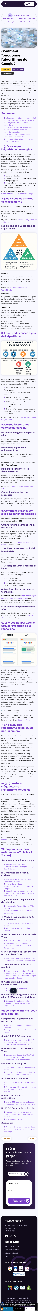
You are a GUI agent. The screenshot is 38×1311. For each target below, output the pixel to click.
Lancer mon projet (16, 1174)
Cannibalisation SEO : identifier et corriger (21, 1087)
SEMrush (29, 615)
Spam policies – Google (14, 884)
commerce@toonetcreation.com (16, 1225)
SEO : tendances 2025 (14, 1119)
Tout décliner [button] (19, 1309)
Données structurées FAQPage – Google (21, 973)
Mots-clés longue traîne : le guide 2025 (20, 1072)
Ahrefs (3, 618)
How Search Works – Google (16, 864)
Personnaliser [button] (30, 1309)
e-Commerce (21, 19)
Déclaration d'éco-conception (15, 1302)
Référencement (8, 19)
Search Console (7, 598)
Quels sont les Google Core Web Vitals (20, 1055)
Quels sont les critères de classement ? (22, 120)
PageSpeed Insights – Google (17, 943)
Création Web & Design (12, 1246)
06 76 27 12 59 (10, 1231)
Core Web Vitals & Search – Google (19, 941)
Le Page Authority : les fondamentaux (20, 1042)
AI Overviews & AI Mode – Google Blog (20, 958)
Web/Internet (25, 22)
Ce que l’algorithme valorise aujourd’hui (21, 127)
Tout (10, 15)
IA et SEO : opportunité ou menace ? (19, 1112)
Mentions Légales (23, 1298)
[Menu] (29, 4)
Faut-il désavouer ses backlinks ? (18, 1045)
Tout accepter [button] (8, 1309)
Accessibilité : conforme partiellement (18, 1300)
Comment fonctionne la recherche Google (17, 194)
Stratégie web (13, 22)
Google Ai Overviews (25, 720)
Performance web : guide (15, 1057)
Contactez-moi (6, 839)
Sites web (31, 19)
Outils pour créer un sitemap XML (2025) (20, 1104)
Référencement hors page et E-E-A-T (20, 1040)
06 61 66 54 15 (10, 1229)
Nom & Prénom (14, 1183)
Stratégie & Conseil (11, 1253)
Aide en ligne (9, 1256)
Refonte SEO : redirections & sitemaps (20, 1102)
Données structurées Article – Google (20, 971)
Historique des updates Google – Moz (20, 1001)
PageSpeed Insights (28, 596)
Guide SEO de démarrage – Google (19, 891)
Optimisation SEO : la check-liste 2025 (20, 1074)
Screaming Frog (22, 598)
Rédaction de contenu (21, 15)
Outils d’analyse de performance (18, 1060)
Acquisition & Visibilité (12, 1250)
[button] (2, 1309)
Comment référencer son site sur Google (21, 1127)
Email (10, 1191)
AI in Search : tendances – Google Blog (20, 961)
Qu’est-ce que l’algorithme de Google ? (21, 118)
